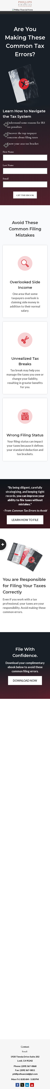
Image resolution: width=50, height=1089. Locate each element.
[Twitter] (22, 1085)
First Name (8, 151)
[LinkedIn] (27, 1085)
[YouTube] (32, 1085)
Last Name (8, 165)
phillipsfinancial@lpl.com (25, 1074)
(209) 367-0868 (28, 1066)
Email (5, 178)
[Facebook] (17, 1085)
